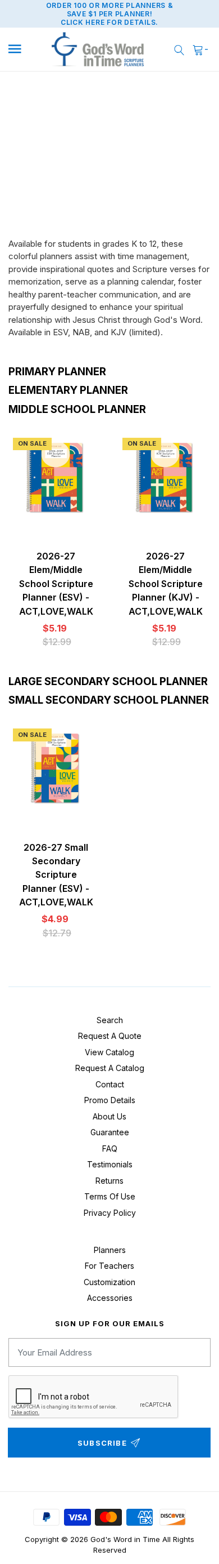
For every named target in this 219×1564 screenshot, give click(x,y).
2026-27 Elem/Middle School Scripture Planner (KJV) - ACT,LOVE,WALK (166, 583)
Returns (109, 1180)
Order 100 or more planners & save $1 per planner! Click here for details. (110, 13)
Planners (110, 1250)
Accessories (110, 1298)
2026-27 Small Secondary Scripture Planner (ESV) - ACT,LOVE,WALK (56, 875)
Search (110, 1020)
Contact (109, 1084)
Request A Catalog (109, 1068)
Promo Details (109, 1100)
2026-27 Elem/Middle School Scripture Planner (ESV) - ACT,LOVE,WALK (56, 583)
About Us (109, 1116)
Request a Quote (110, 1036)
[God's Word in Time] (98, 49)
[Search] (179, 49)
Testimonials (110, 1164)
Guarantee (109, 1132)
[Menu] (22, 49)
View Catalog (109, 1052)
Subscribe (102, 1442)
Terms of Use (109, 1196)
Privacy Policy (110, 1213)
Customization (109, 1282)
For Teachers (109, 1265)
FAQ (109, 1148)
